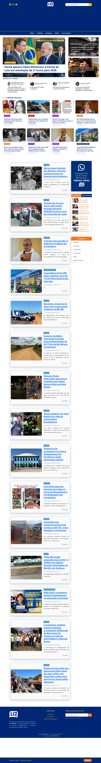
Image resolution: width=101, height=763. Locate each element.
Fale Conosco (66, 33)
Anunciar (48, 33)
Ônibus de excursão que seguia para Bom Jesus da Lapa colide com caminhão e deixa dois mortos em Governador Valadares (56, 675)
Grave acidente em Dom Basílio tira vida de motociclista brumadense (56, 417)
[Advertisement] (50, 18)
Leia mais (65, 190)
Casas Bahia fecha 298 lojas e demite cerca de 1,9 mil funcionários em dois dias (86, 149)
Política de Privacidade (50, 719)
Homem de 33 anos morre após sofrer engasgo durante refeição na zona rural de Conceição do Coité (38, 150)
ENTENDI (87, 760)
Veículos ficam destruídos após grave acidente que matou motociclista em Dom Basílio (55, 381)
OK (90, 715)
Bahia (74, 257)
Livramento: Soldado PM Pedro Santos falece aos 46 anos (84, 207)
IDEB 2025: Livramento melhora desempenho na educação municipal (56, 595)
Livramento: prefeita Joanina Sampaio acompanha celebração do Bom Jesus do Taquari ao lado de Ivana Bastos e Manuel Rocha (56, 633)
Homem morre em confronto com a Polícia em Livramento (84, 218)
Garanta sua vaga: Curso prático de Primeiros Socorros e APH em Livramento (62, 121)
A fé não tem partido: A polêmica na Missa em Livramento (60, 149)
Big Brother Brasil (77, 260)
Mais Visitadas (76, 195)
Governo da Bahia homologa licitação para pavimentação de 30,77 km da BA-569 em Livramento (55, 341)
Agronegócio (76, 249)
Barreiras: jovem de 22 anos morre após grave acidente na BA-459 (56, 306)
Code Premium (55, 736)
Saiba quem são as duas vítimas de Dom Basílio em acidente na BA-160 (85, 224)
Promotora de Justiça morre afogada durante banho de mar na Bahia (13, 121)
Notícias (40, 33)
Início (32, 33)
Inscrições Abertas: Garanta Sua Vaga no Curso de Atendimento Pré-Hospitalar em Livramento (55, 492)
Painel (57, 33)
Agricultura (76, 246)
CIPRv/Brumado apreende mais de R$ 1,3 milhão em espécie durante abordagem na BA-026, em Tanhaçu (56, 563)
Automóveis (76, 253)
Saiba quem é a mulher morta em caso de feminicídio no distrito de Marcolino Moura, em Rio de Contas (85, 230)
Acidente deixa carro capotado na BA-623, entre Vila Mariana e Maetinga (38, 121)
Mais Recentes (86, 195)
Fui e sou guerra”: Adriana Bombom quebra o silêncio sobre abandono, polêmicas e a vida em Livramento (84, 201)
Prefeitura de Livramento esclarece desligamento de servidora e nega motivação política (55, 454)
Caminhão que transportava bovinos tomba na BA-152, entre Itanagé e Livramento (56, 526)
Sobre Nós (50, 714)
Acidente (75, 242)
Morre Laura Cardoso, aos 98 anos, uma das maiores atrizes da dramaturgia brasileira (14, 149)
